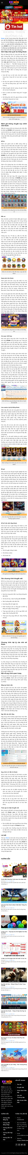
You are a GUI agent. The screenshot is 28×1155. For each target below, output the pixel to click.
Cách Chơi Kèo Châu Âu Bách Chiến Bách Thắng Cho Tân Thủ (14, 905)
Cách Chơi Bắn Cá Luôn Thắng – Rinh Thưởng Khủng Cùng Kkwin (14, 1065)
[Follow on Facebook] (16, 1144)
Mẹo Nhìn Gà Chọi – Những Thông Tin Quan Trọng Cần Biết (13, 984)
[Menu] (2, 2)
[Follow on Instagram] (19, 1144)
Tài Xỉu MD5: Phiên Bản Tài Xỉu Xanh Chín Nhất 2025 (13, 879)
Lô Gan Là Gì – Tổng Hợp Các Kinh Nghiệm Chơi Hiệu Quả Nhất (14, 932)
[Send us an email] (24, 1144)
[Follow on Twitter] (22, 1144)
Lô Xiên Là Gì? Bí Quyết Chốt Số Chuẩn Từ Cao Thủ (13, 958)
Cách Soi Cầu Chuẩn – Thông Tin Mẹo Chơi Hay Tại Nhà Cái (13, 1011)
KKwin (3, 1087)
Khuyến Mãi (20, 1087)
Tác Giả (19, 1084)
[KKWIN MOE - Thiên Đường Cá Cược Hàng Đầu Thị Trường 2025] (14, 2)
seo (13, 881)
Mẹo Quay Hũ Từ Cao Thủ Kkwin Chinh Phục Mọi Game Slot (12, 1038)
